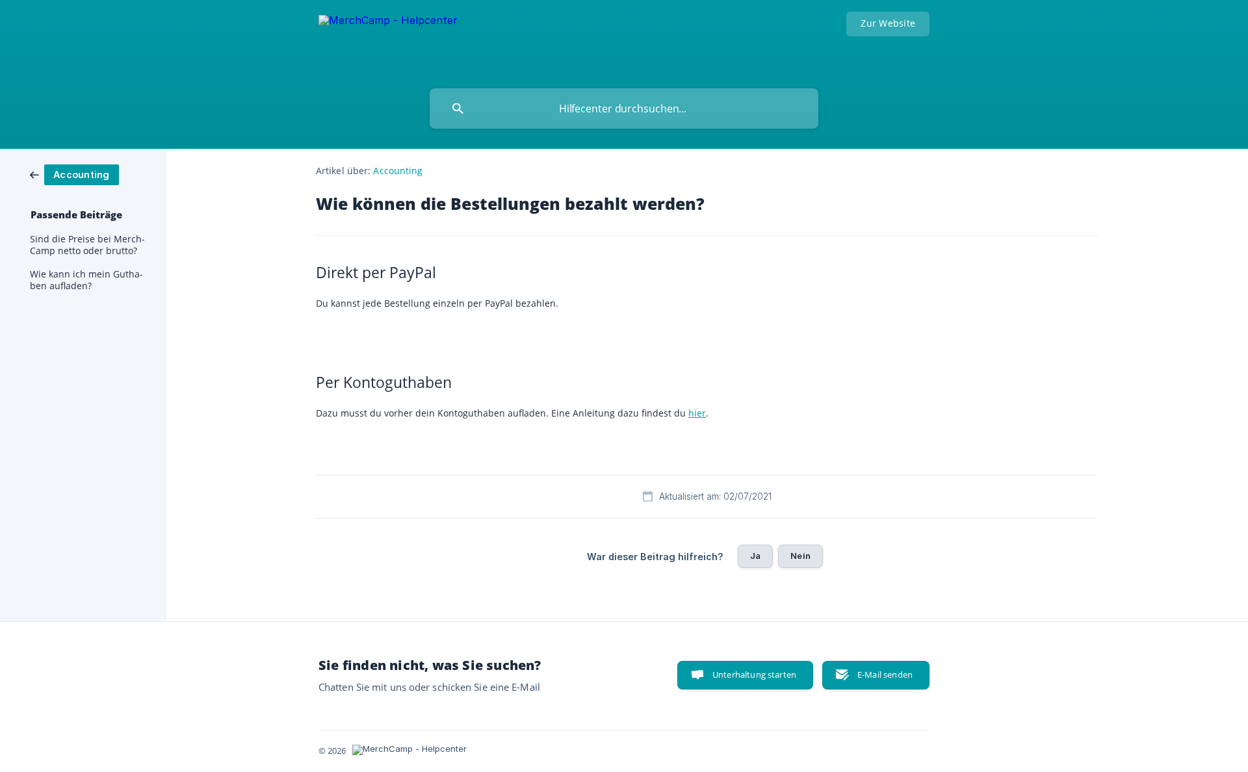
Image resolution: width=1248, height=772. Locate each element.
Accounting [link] (397, 170)
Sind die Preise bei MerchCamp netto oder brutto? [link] (87, 245)
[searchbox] (624, 108)
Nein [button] (800, 555)
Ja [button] (755, 555)
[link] (74, 173)
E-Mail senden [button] (885, 674)
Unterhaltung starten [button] (754, 674)
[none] (388, 41)
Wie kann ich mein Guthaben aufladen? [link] (86, 280)
